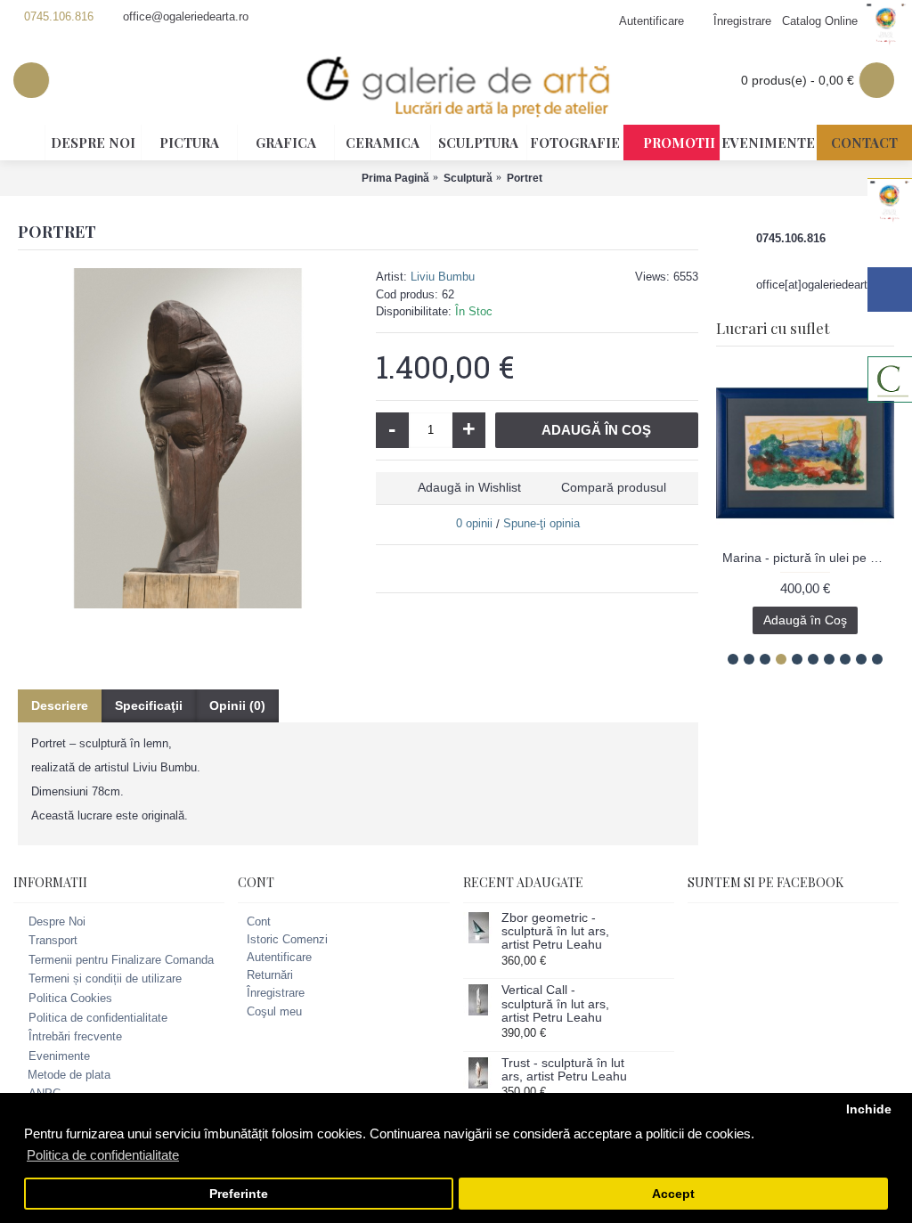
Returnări (270, 975)
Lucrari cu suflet (772, 328)
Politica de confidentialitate (97, 1017)
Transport (52, 940)
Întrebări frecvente (75, 1036)
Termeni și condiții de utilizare (105, 979)
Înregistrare (276, 992)
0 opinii (474, 523)
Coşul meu (274, 1011)
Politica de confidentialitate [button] (103, 1154)
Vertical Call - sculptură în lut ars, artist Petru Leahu (555, 1003)
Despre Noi (57, 921)
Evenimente (59, 1056)
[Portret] (188, 438)
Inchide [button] (869, 1109)
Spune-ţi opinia (541, 523)
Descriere (59, 705)
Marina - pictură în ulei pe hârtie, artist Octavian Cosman (808, 557)
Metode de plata (69, 1074)
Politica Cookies (70, 998)
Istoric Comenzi (287, 939)
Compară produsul (613, 487)
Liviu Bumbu (443, 276)
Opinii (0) (237, 705)
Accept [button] (673, 1194)
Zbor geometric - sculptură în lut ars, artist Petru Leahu (555, 931)
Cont (259, 921)
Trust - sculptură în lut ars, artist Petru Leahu (564, 1069)
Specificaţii (149, 705)
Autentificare (279, 957)
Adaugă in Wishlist (469, 487)
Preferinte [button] (238, 1194)
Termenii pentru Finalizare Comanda (121, 959)
